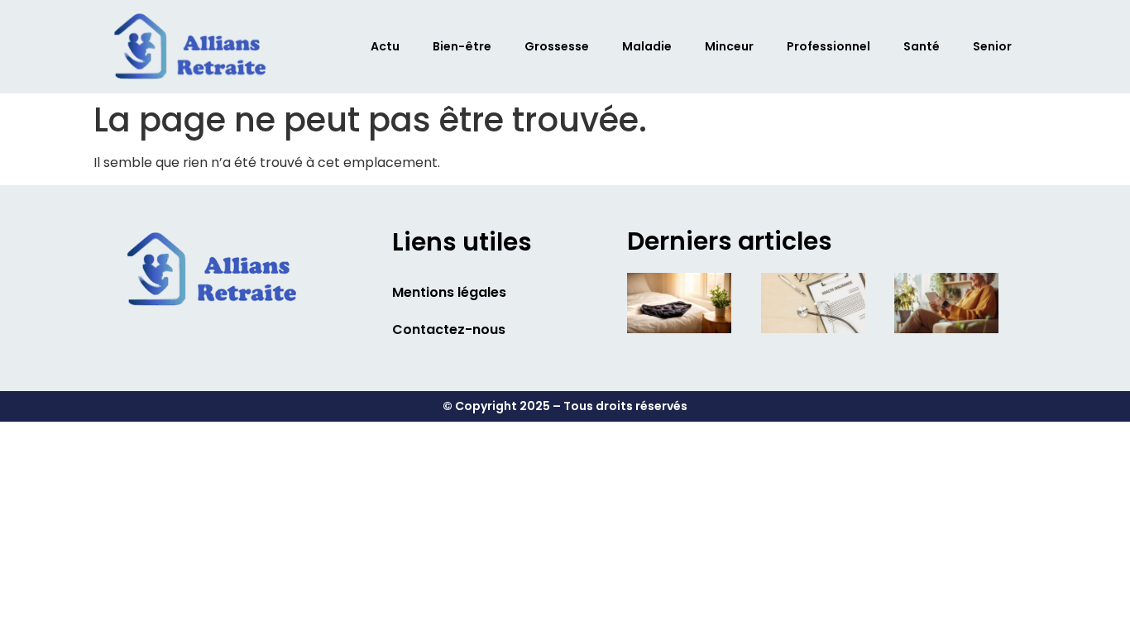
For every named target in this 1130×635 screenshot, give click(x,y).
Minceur (729, 46)
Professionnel (828, 46)
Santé (921, 46)
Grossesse (556, 46)
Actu (385, 46)
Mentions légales (449, 292)
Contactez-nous (448, 329)
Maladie (647, 46)
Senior (992, 46)
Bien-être (462, 46)
